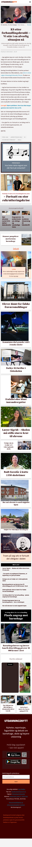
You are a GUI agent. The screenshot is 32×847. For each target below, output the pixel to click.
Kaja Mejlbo (21, 789)
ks (25, 137)
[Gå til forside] (9, 2)
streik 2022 (5, 137)
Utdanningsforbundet (18, 794)
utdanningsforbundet (9, 139)
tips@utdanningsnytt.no (18, 792)
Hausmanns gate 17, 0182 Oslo (19, 796)
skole (19, 139)
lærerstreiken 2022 (16, 137)
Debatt (16, 248)
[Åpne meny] (30, 2)
